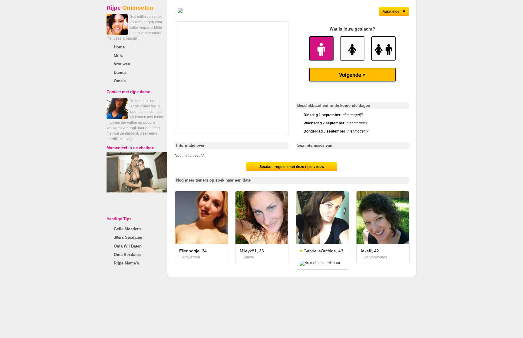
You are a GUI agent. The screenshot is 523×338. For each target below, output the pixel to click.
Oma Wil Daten (128, 246)
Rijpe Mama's (126, 263)
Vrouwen (122, 64)
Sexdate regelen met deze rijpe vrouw (291, 167)
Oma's (120, 81)
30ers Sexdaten (128, 237)
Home (119, 47)
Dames (120, 72)
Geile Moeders (127, 229)
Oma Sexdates (127, 254)
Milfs (118, 55)
